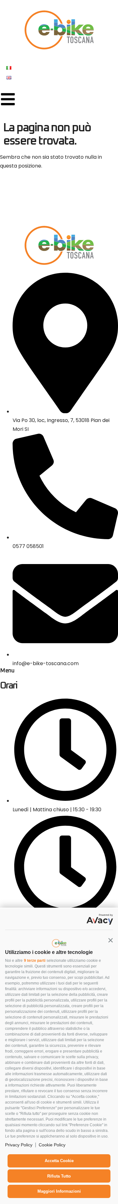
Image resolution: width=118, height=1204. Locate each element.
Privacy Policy (18, 1144)
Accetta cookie (59, 1160)
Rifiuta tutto (59, 1176)
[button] (110, 940)
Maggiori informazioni (59, 1191)
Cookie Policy (52, 1144)
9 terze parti (34, 960)
